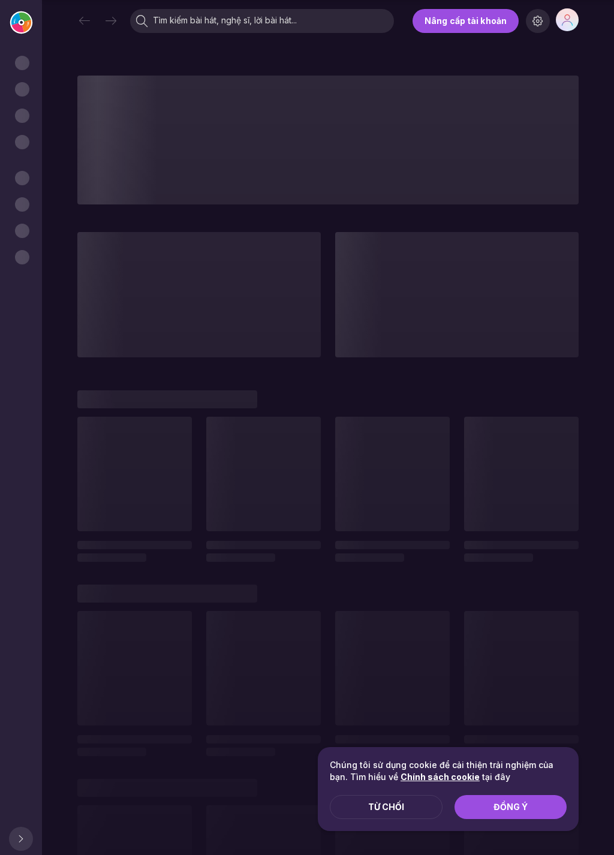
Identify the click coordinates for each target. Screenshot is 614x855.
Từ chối (386, 807)
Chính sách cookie (440, 777)
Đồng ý (510, 807)
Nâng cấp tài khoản (466, 21)
